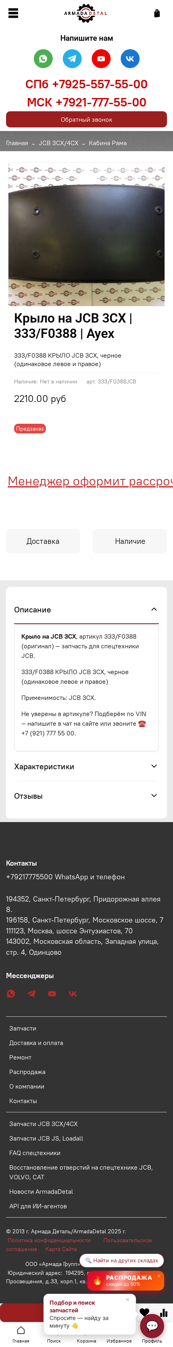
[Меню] (13, 13)
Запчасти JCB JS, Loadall (46, 1138)
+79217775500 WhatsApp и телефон (65, 876)
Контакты (23, 1101)
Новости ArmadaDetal (41, 1191)
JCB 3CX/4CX (58, 143)
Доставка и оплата (36, 1043)
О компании (26, 1086)
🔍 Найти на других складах (121, 1260)
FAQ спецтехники (34, 1153)
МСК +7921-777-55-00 (86, 102)
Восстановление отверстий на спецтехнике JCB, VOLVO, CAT (81, 1172)
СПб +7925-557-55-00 (86, 84)
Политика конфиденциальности (53, 1240)
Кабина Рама (108, 143)
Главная (17, 143)
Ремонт (20, 1057)
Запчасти (22, 1028)
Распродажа (27, 1072)
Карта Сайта (61, 1249)
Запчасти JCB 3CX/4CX (43, 1124)
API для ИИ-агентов (38, 1206)
